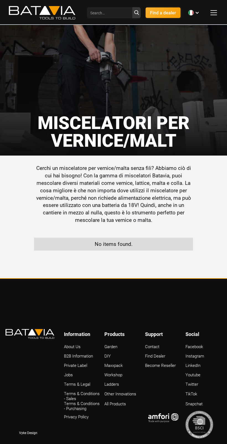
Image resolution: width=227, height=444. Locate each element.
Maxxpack (113, 365)
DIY (107, 355)
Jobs (68, 374)
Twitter (191, 384)
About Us (72, 346)
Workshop (113, 374)
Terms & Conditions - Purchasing (82, 403)
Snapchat (194, 403)
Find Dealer (155, 355)
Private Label (75, 365)
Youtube (192, 374)
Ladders (111, 384)
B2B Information (78, 355)
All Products (115, 403)
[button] (194, 12)
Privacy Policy (76, 416)
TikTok (191, 393)
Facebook (194, 346)
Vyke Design (28, 432)
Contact (152, 346)
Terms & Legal (77, 384)
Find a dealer (163, 12)
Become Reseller (160, 365)
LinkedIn (192, 365)
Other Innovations (120, 393)
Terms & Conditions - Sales (82, 393)
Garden (110, 346)
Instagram (194, 355)
